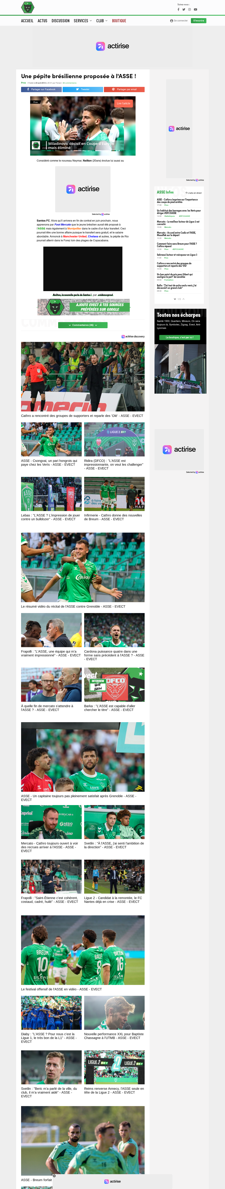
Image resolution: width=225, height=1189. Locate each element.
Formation (168, 280)
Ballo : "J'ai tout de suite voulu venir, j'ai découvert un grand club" (177, 286)
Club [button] (102, 20)
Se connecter (179, 21)
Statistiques (169, 216)
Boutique (119, 20)
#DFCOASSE (184, 216)
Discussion (61, 20)
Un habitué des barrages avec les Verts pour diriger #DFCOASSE (179, 211)
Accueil (27, 20)
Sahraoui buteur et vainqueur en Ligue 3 (177, 254)
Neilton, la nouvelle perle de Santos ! (72, 295)
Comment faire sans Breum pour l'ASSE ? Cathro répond (177, 244)
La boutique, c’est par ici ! (180, 337)
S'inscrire (198, 20)
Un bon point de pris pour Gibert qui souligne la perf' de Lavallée (175, 275)
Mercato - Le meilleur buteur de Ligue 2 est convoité (178, 222)
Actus (42, 20)
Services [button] (83, 20)
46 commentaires (70, 83)
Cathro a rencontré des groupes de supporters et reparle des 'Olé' (174, 264)
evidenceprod (105, 295)
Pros (23, 83)
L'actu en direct (193, 193)
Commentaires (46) (83, 325)
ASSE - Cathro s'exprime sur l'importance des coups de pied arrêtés (177, 200)
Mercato (167, 227)
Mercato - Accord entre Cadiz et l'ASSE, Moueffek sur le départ (176, 233)
